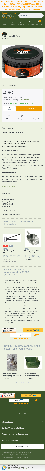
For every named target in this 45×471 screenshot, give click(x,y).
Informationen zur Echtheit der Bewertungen (19, 468)
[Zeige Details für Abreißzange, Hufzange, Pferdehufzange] (12, 238)
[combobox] (31, 15)
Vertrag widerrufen (22, 446)
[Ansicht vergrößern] (22, 61)
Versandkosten (24, 100)
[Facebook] (19, 413)
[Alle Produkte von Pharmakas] (4, 33)
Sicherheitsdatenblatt (8, 186)
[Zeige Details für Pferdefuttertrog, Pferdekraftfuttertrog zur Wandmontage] (33, 362)
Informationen (7, 422)
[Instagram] (25, 413)
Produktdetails (7, 128)
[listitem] (22, 61)
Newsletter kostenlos (10, 440)
